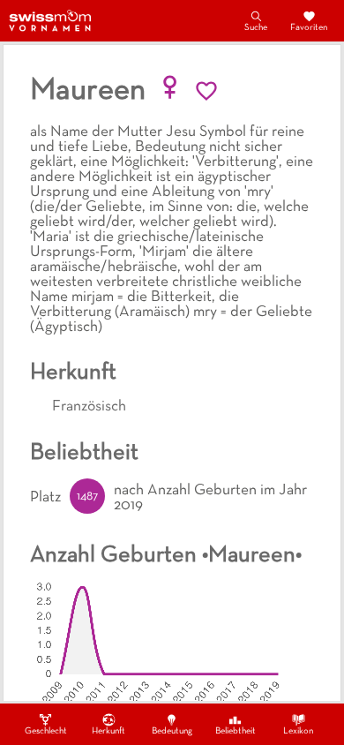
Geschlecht (46, 731)
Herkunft (108, 731)
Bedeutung (172, 731)
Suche (255, 28)
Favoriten (308, 28)
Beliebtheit (235, 731)
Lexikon (298, 731)
